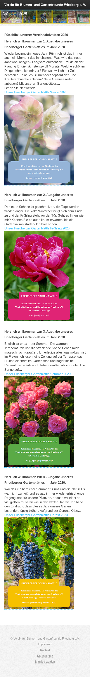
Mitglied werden (45, 661)
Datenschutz (45, 655)
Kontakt (45, 650)
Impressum (45, 644)
